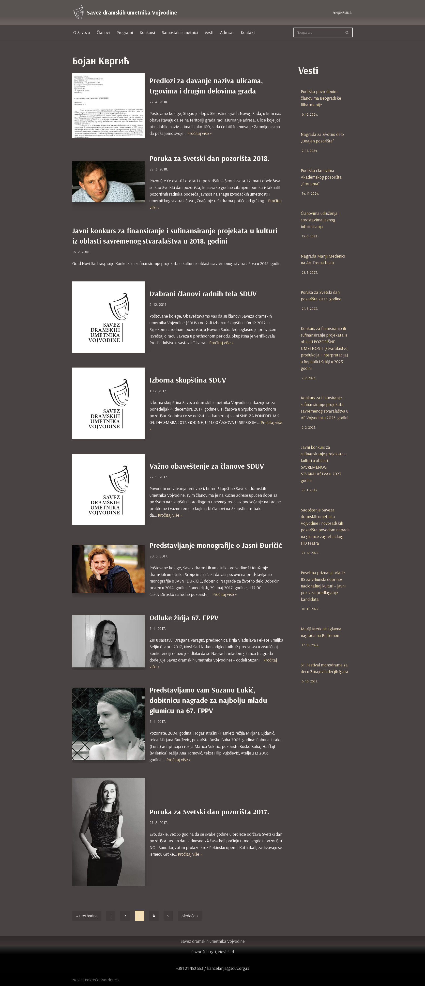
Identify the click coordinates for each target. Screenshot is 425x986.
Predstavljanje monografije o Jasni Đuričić (216, 545)
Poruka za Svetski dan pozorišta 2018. (209, 158)
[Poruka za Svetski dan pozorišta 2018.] (108, 181)
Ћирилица (342, 12)
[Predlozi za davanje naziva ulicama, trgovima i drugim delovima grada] (108, 105)
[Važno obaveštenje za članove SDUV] (108, 489)
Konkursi (147, 32)
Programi (125, 32)
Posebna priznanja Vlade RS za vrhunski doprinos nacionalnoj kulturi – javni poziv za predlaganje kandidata (323, 586)
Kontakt (248, 32)
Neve (77, 980)
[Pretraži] (347, 32)
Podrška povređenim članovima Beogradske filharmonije (321, 98)
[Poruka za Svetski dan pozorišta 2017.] (108, 832)
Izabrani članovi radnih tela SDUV (203, 293)
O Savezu (81, 32)
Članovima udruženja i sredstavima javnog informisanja (320, 219)
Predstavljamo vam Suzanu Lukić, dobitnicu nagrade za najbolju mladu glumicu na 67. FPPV (208, 700)
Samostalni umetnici (180, 32)
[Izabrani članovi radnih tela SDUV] (108, 317)
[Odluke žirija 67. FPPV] (108, 641)
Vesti (209, 32)
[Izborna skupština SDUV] (108, 403)
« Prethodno (87, 916)
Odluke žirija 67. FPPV (184, 617)
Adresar (227, 32)
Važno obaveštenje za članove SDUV (207, 466)
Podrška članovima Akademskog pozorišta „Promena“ (321, 177)
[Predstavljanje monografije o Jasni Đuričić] (108, 569)
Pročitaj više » (199, 133)
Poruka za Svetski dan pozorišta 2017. (209, 811)
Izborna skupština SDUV (188, 380)
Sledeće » (190, 916)
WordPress (109, 980)
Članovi (103, 32)
